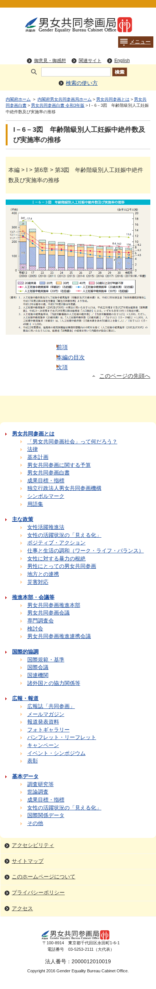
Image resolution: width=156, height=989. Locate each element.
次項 (62, 367)
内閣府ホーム (18, 99)
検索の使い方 (82, 83)
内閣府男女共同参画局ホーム (64, 99)
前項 (62, 347)
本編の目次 (70, 357)
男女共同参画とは (112, 99)
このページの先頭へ (124, 376)
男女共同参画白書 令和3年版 (57, 105)
